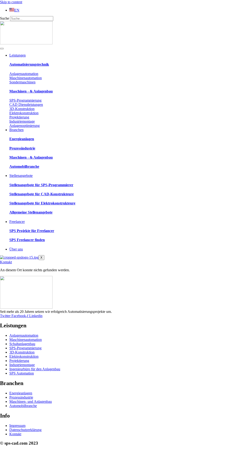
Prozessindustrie (22, 148)
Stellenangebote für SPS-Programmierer (41, 185)
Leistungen (17, 55)
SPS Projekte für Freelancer (31, 231)
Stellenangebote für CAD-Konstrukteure (41, 194)
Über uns (16, 249)
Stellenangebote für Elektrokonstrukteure (42, 203)
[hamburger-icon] (2, 48)
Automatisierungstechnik (29, 64)
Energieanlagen (21, 139)
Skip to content (11, 2)
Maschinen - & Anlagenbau (31, 91)
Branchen (16, 130)
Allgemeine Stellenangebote (31, 212)
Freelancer (17, 222)
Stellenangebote (21, 176)
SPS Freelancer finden (27, 240)
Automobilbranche (24, 166)
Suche (4, 18)
